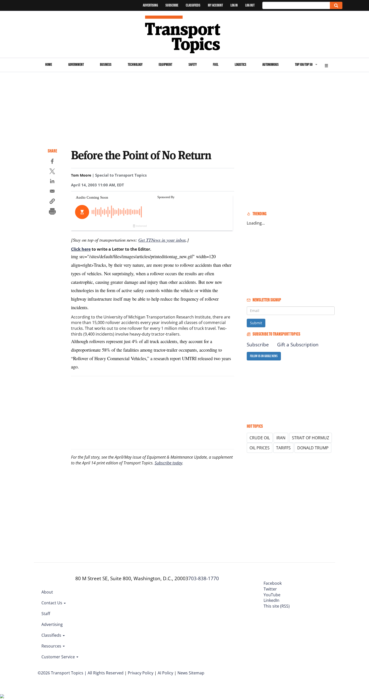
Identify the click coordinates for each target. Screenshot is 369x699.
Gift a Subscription (298, 344)
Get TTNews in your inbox (162, 240)
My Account (215, 5)
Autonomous (270, 64)
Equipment (165, 64)
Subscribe (171, 5)
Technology (135, 64)
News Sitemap (190, 673)
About (47, 592)
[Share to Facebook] (52, 162)
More (326, 65)
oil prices (260, 448)
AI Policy (165, 673)
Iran (280, 438)
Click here (81, 249)
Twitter (270, 589)
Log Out (250, 5)
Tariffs (283, 448)
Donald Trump (313, 448)
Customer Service (58, 657)
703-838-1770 (203, 578)
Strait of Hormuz (310, 438)
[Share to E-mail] (52, 191)
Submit (256, 322)
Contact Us (52, 603)
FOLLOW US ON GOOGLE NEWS (264, 356)
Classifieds (193, 5)
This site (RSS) (277, 606)
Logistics (240, 64)
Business (105, 64)
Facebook (273, 583)
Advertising (150, 5)
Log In (234, 5)
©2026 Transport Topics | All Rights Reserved (81, 673)
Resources (51, 646)
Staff (45, 613)
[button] (52, 201)
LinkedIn (271, 600)
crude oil (260, 438)
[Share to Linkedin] (52, 181)
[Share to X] (52, 172)
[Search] (336, 5)
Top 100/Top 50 (304, 64)
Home (48, 64)
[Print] (52, 212)
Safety (193, 64)
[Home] (184, 34)
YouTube (272, 595)
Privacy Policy (140, 673)
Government (76, 64)
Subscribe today (168, 463)
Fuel (215, 64)
